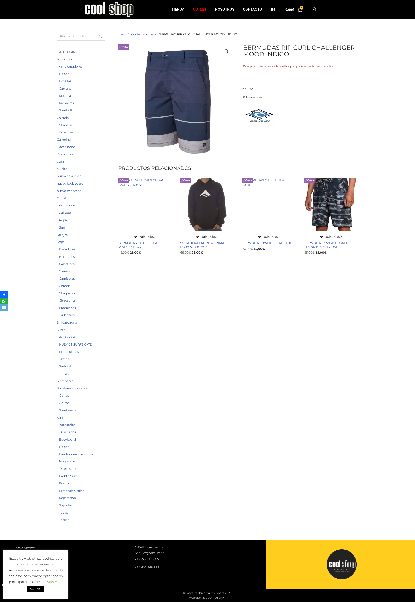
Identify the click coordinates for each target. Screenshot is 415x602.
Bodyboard (67, 439)
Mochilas (65, 96)
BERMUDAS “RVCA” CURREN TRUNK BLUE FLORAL (326, 245)
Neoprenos (67, 461)
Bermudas (67, 257)
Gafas (61, 162)
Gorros (64, 403)
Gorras (64, 396)
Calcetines (67, 264)
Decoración (65, 154)
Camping (64, 140)
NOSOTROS (224, 9)
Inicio (122, 34)
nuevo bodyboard (70, 183)
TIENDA (178, 9)
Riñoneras (66, 103)
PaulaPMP (219, 597)
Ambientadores (70, 66)
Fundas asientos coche (76, 454)
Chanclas (66, 125)
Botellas (65, 81)
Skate (61, 330)
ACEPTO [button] (36, 589)
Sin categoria (67, 322)
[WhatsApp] (4, 301)
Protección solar (71, 491)
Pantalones (67, 308)
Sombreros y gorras (72, 388)
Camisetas (67, 278)
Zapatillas (66, 132)
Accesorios (65, 59)
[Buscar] (100, 36)
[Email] (4, 307)
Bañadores (67, 249)
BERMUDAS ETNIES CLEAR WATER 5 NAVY (139, 245)
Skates (64, 359)
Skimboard (65, 381)
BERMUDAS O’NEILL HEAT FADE (267, 243)
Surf (62, 227)
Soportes (66, 505)
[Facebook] (4, 294)
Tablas (64, 374)
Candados (68, 432)
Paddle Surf (68, 476)
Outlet (62, 198)
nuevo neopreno (69, 191)
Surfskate (66, 366)
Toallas (64, 520)
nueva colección (69, 176)
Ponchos (65, 483)
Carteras (65, 88)
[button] (314, 9)
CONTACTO (252, 9)
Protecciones (69, 352)
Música (62, 169)
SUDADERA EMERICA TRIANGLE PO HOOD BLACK (204, 245)
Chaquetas (67, 293)
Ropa (63, 220)
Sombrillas (67, 110)
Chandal (65, 286)
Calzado (63, 118)
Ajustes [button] (52, 582)
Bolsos (64, 74)
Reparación (67, 498)
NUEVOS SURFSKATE (75, 344)
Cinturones (67, 301)
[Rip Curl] (259, 116)
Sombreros (67, 410)
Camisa (64, 271)
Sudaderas (67, 315)
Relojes (62, 235)
